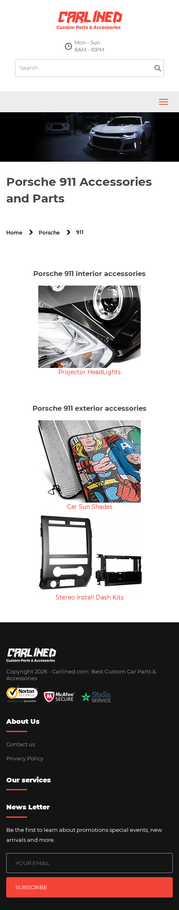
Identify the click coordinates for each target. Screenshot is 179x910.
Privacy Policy (24, 758)
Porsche (49, 232)
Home (14, 232)
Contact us (20, 744)
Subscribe (31, 887)
